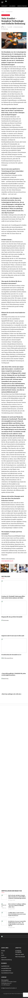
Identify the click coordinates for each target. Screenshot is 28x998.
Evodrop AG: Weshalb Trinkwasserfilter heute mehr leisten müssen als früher (13, 597)
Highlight (4, 6)
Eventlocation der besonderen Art (11, 654)
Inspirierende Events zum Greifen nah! (12, 635)
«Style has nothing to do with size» (11, 694)
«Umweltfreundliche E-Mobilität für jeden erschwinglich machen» (13, 674)
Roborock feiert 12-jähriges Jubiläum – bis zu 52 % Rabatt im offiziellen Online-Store (17, 905)
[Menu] (2, 2)
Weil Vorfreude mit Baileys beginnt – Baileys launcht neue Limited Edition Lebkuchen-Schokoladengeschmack (17, 897)
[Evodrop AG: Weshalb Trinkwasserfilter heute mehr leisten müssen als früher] (14, 587)
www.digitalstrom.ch (7, 561)
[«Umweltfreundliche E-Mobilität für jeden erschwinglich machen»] (14, 664)
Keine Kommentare (19, 27)
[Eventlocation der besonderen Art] (14, 645)
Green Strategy (22, 6)
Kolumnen (12, 6)
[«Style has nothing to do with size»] (14, 685)
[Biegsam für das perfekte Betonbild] (14, 608)
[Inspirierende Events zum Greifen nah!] (14, 627)
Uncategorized (5, 15)
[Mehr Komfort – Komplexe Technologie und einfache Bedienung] (14, 40)
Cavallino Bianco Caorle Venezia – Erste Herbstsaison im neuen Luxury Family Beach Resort (17, 914)
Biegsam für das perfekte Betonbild (11, 617)
